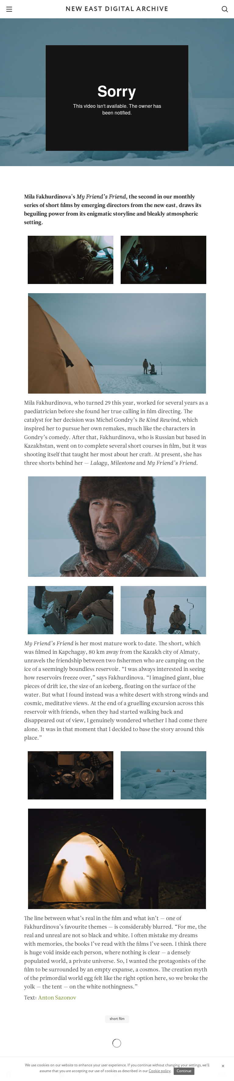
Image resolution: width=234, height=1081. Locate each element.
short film (117, 1018)
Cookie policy (160, 1071)
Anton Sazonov (57, 998)
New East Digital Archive (117, 9)
